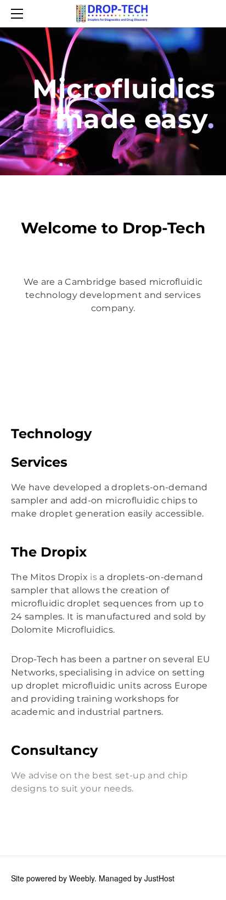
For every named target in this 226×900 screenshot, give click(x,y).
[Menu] (19, 14)
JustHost (159, 878)
